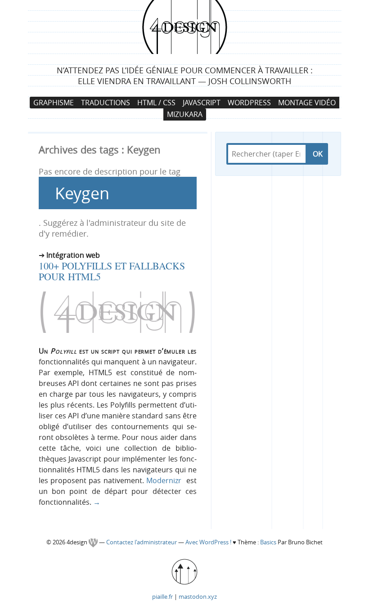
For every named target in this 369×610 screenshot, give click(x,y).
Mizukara (184, 114)
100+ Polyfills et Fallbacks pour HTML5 (112, 271)
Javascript (201, 103)
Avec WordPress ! (208, 542)
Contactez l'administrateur (142, 542)
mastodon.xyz (198, 596)
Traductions (105, 103)
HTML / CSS (156, 103)
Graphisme (53, 103)
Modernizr (163, 480)
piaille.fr (162, 596)
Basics (268, 542)
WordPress (249, 103)
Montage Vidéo (307, 103)
